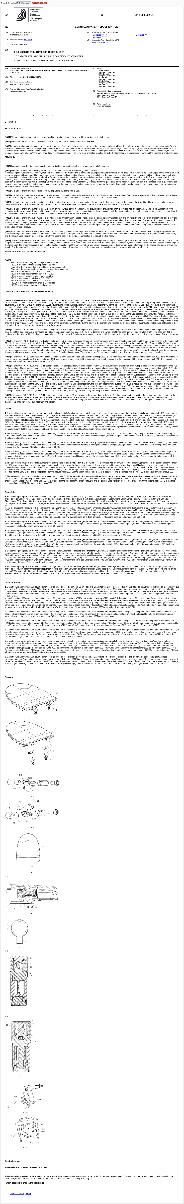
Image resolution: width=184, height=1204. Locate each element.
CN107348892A (17, 1194)
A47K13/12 (97, 35)
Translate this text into (8, 3)
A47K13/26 (97, 37)
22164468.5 (28, 40)
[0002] (28, 1194)
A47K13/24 (140, 35)
